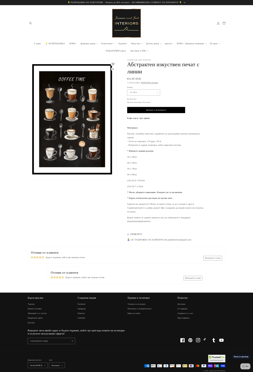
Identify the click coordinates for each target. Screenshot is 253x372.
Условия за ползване (136, 304)
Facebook (81, 304)
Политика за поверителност (140, 309)
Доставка (181, 304)
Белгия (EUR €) (36, 365)
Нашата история (35, 309)
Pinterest (81, 313)
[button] (30, 23)
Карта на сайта (134, 313)
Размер (130, 87)
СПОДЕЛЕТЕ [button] (136, 234)
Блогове (31, 323)
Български (56, 365)
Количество (131, 99)
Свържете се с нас (185, 313)
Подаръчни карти (35, 318)
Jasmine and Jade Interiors (217, 370)
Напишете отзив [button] (213, 258)
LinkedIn (81, 318)
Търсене (31, 304)
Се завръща (182, 309)
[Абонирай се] (72, 341)
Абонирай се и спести (37, 313)
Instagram (82, 309)
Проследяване (183, 318)
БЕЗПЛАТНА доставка (149, 83)
